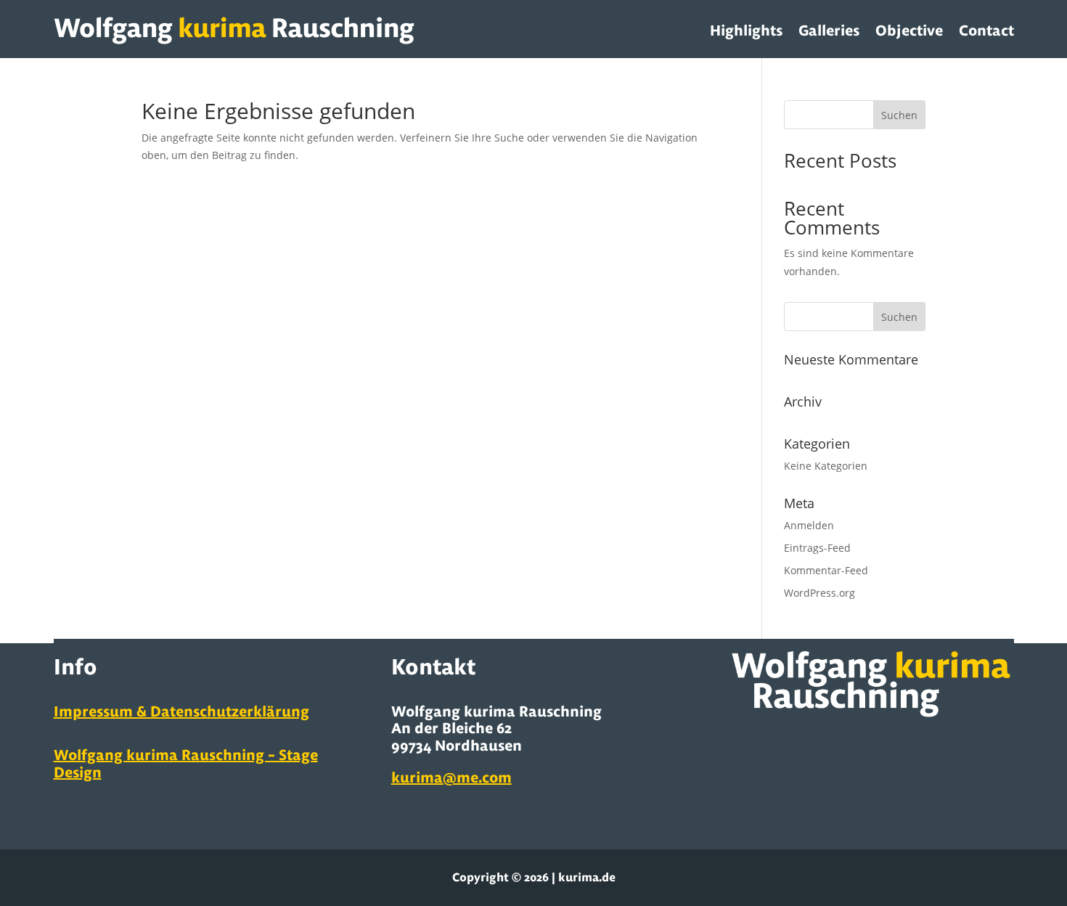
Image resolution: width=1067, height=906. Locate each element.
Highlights (746, 30)
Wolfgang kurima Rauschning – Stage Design (186, 763)
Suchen (899, 115)
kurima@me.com (451, 777)
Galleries (828, 30)
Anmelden (809, 525)
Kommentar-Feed (826, 570)
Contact (986, 30)
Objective (909, 30)
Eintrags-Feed (817, 548)
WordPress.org (819, 593)
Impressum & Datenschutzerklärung (181, 711)
